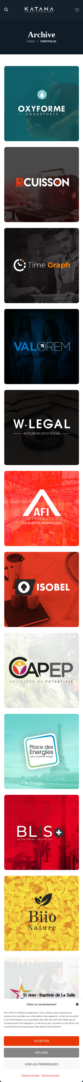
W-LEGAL (27, 453)
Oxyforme (26, 129)
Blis (18, 857)
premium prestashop (32, 948)
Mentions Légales (31, 1075)
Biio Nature (27, 938)
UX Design (41, 705)
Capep (21, 690)
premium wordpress (31, 867)
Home (31, 41)
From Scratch (27, 294)
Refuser (41, 1053)
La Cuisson (27, 204)
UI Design (47, 294)
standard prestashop (33, 213)
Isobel (21, 609)
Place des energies (35, 771)
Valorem (23, 366)
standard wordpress (33, 138)
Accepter (41, 1041)
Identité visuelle (29, 699)
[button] (77, 1004)
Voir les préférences (41, 1064)
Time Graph (28, 285)
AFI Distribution (33, 528)
